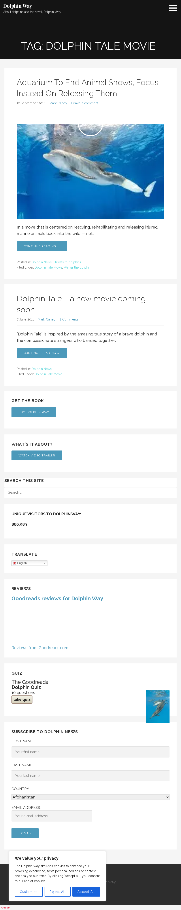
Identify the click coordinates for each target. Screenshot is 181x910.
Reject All (57, 892)
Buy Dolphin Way (34, 412)
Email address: (26, 808)
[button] (174, 8)
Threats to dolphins (67, 262)
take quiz (21, 699)
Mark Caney (58, 103)
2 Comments (69, 319)
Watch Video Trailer (37, 455)
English (21, 563)
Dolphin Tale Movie (48, 267)
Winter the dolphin (77, 267)
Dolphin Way (17, 5)
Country (20, 789)
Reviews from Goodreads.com (39, 647)
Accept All (86, 892)
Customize (29, 892)
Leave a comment (84, 103)
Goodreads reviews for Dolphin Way (57, 598)
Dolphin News (42, 262)
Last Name (21, 765)
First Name (22, 741)
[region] (57, 876)
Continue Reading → (42, 246)
